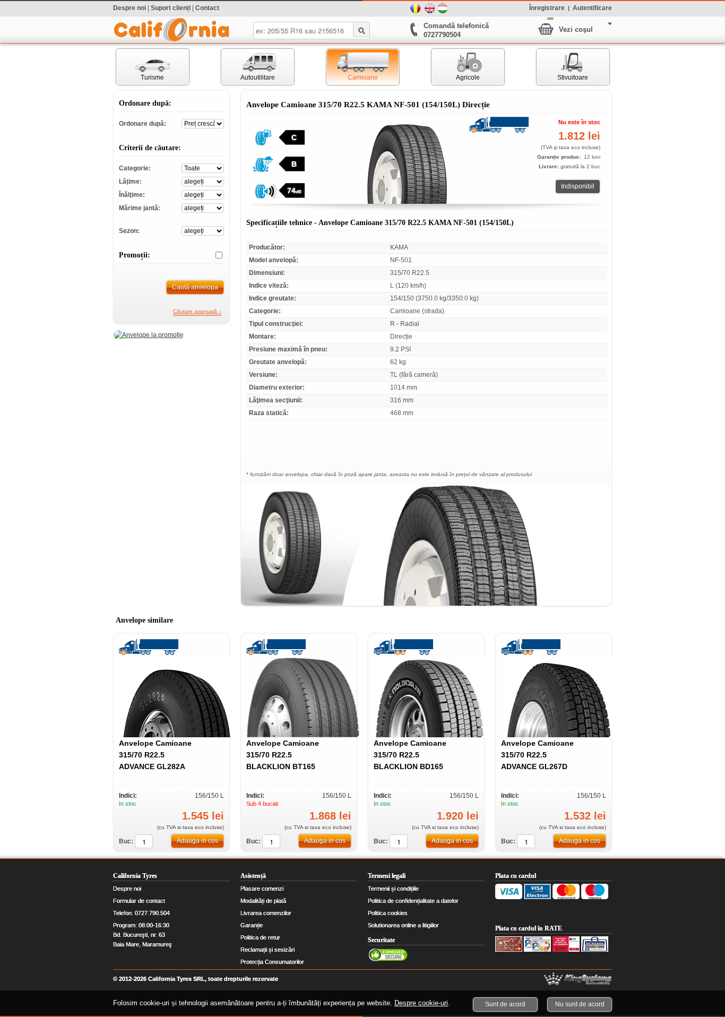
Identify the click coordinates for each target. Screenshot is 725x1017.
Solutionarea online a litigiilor (403, 925)
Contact (207, 8)
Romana (415, 8)
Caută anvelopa (195, 287)
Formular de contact (139, 901)
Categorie (203, 167)
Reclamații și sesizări (267, 949)
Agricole (455, 67)
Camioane (352, 67)
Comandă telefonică (456, 26)
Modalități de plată (263, 901)
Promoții (215, 255)
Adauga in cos (197, 840)
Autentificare (592, 7)
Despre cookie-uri (421, 1003)
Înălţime (203, 194)
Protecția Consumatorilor (272, 962)
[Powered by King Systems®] (578, 979)
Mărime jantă (203, 207)
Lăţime (203, 180)
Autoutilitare (248, 67)
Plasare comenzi (261, 888)
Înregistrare (547, 7)
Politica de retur (260, 937)
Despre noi (129, 8)
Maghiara (443, 8)
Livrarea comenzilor (265, 913)
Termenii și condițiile (393, 888)
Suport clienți (171, 8)
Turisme (140, 67)
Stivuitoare (563, 67)
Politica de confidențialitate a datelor (413, 901)
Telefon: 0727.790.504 (141, 913)
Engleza (429, 8)
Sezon (203, 230)
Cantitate (144, 841)
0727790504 (442, 35)
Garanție (251, 925)
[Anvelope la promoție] (149, 335)
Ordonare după (203, 122)
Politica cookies (388, 913)
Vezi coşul (576, 29)
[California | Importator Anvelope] (171, 29)
